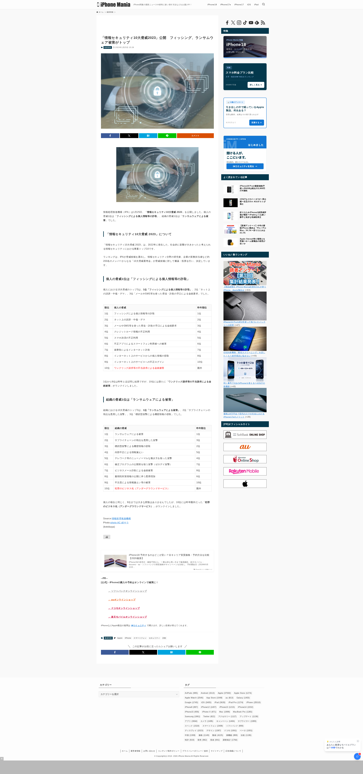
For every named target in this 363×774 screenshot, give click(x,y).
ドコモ (230, 730)
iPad (220, 702)
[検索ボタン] (263, 4)
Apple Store (243, 693)
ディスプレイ (194, 730)
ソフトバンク (234, 726)
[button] (110, 135)
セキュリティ (154, 638)
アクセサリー (227, 716)
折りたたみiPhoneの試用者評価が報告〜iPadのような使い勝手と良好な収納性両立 (253, 214)
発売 (202, 740)
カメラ (207, 721)
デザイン (213, 730)
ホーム (125, 751)
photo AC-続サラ (119, 522)
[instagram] (239, 22)
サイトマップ (217, 751)
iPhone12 (208, 707)
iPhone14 (245, 707)
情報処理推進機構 (121, 518)
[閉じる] (358, 741)
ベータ (246, 730)
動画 (217, 735)
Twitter (209, 716)
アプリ (191, 721)
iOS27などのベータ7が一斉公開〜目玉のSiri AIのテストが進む (253, 201)
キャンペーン (225, 721)
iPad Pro (236, 702)
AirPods (191, 693)
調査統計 (230, 740)
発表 (215, 740)
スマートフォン (140, 638)
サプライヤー (247, 721)
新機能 (232, 735)
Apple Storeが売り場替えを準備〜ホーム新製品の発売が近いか (252, 241)
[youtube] (251, 22)
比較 (246, 735)
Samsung (192, 716)
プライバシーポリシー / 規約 (195, 751)
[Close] (2, 759)
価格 (204, 735)
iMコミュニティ (138, 625)
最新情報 (107, 47)
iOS (206, 702)
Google (191, 702)
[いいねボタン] (106, 537)
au (229, 698)
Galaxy (243, 698)
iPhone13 (227, 707)
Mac (224, 712)
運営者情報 (135, 751)
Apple (119, 638)
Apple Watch (194, 698)
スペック (192, 726)
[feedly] (256, 22)
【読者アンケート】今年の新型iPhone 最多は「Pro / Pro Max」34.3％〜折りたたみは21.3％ (253, 229)
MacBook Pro (242, 712)
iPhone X (209, 712)
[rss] (262, 22)
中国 (190, 735)
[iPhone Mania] (113, 4)
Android (208, 693)
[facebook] (227, 22)
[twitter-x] (233, 22)
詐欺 (164, 638)
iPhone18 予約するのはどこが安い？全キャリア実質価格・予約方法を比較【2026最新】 (169, 556)
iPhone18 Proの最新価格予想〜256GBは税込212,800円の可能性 (252, 188)
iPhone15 (192, 712)
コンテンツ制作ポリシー (169, 751)
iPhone (128, 638)
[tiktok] (245, 22)
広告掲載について (233, 751)
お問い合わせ (149, 751)
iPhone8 (191, 707)
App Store (214, 698)
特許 (189, 740)
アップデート (249, 716)
